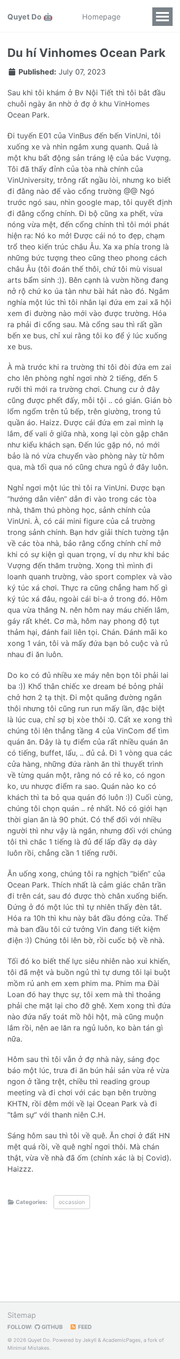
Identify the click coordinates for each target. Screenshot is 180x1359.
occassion (72, 1201)
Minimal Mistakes (28, 1348)
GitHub (51, 1326)
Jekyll (89, 1340)
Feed (84, 1326)
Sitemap (21, 1315)
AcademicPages (121, 1340)
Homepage (101, 16)
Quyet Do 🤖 (30, 16)
